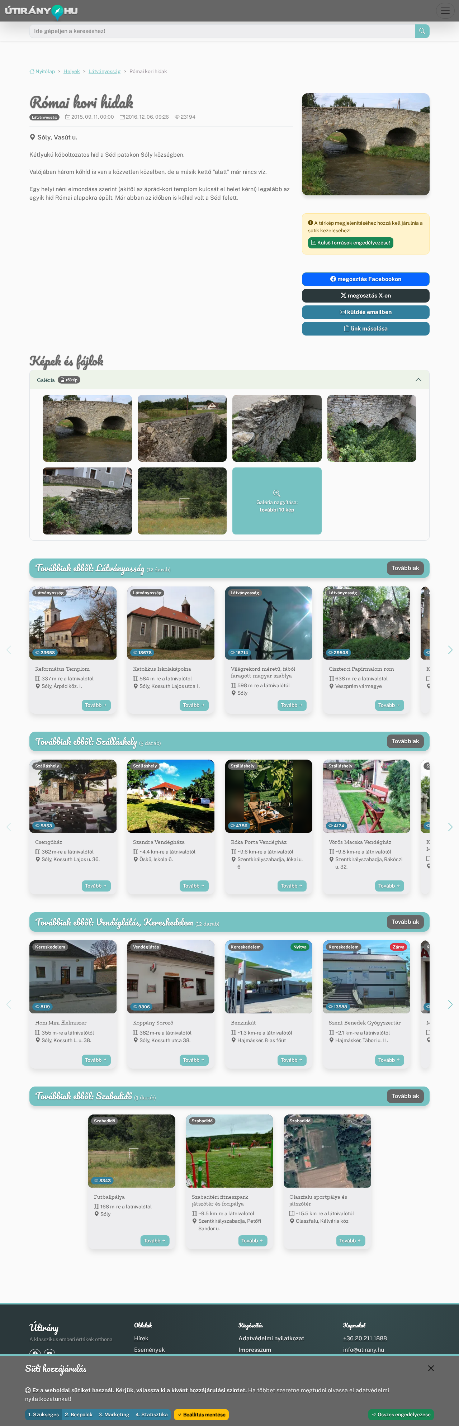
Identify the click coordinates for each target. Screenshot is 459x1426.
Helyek (71, 71)
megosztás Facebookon (368, 279)
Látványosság (105, 71)
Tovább (94, 705)
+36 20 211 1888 (365, 1338)
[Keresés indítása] (422, 31)
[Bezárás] (431, 1368)
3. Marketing (114, 1414)
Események (149, 1349)
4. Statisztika (152, 1414)
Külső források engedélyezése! (353, 243)
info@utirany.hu (363, 1349)
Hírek (141, 1338)
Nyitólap (44, 71)
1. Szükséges (43, 1414)
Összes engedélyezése (404, 1414)
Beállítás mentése (204, 1414)
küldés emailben (369, 312)
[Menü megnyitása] (445, 11)
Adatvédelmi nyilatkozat (271, 1338)
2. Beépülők (79, 1414)
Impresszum (254, 1349)
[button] (87, 428)
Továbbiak (405, 568)
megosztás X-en (368, 295)
